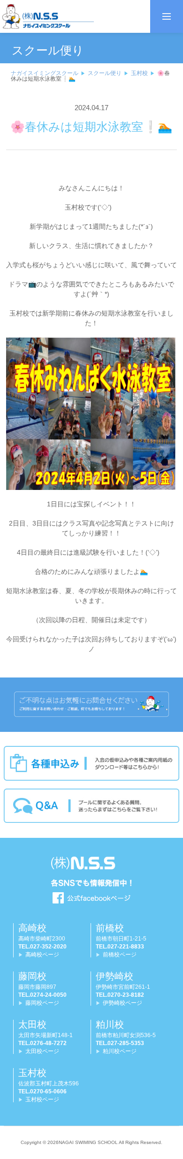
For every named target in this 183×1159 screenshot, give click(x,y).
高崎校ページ (42, 954)
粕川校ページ (120, 1051)
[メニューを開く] (166, 16)
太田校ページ (42, 1051)
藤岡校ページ (42, 1003)
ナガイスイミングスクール (44, 73)
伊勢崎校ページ (122, 1003)
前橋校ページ (120, 954)
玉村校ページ (42, 1099)
